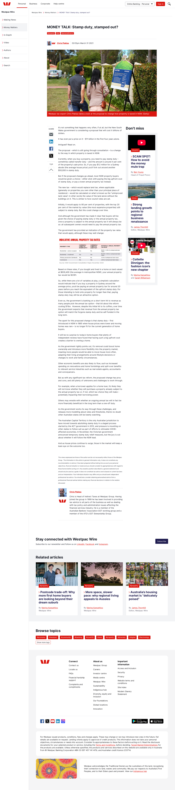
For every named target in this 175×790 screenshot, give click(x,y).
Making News (10, 20)
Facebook (89, 544)
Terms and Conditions (105, 745)
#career (135, 253)
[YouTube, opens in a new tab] (53, 721)
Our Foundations (100, 700)
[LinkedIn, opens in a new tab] (58, 721)
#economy (41, 637)
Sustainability (99, 686)
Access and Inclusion (127, 668)
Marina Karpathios (142, 275)
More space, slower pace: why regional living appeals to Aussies (101, 595)
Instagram (103, 544)
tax (57, 33)
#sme (134, 198)
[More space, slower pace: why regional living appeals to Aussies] (102, 585)
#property (44, 586)
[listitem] (56, 589)
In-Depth (8, 35)
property (51, 33)
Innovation (97, 709)
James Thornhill (141, 227)
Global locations (100, 705)
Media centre (99, 677)
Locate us (73, 669)
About (6, 58)
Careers (96, 669)
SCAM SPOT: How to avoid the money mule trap (141, 161)
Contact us (73, 665)
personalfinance (67, 33)
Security (121, 672)
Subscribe (161, 541)
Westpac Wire (8, 12)
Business (33, 3)
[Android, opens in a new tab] (140, 721)
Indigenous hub (100, 690)
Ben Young (138, 172)
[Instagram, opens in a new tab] (63, 721)
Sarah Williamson (142, 278)
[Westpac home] (7, 3)
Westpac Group (100, 665)
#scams (135, 150)
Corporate (45, 3)
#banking (78, 637)
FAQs (71, 673)
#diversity (121, 637)
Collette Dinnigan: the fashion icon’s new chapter (140, 264)
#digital (132, 637)
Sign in (160, 4)
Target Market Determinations (144, 745)
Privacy (121, 676)
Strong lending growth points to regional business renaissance (141, 213)
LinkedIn (80, 544)
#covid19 (89, 637)
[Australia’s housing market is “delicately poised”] (147, 585)
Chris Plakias (63, 43)
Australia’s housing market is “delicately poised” (143, 595)
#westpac (53, 637)
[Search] (169, 4)
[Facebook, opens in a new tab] (42, 721)
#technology (144, 637)
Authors (7, 50)
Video (6, 42)
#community (66, 637)
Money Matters (10, 27)
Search (7, 65)
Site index (122, 687)
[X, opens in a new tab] (47, 721)
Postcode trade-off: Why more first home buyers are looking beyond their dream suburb (57, 597)
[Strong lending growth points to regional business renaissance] (141, 197)
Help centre (59, 3)
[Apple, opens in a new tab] (156, 721)
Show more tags (43, 642)
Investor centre (100, 673)
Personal (22, 3)
